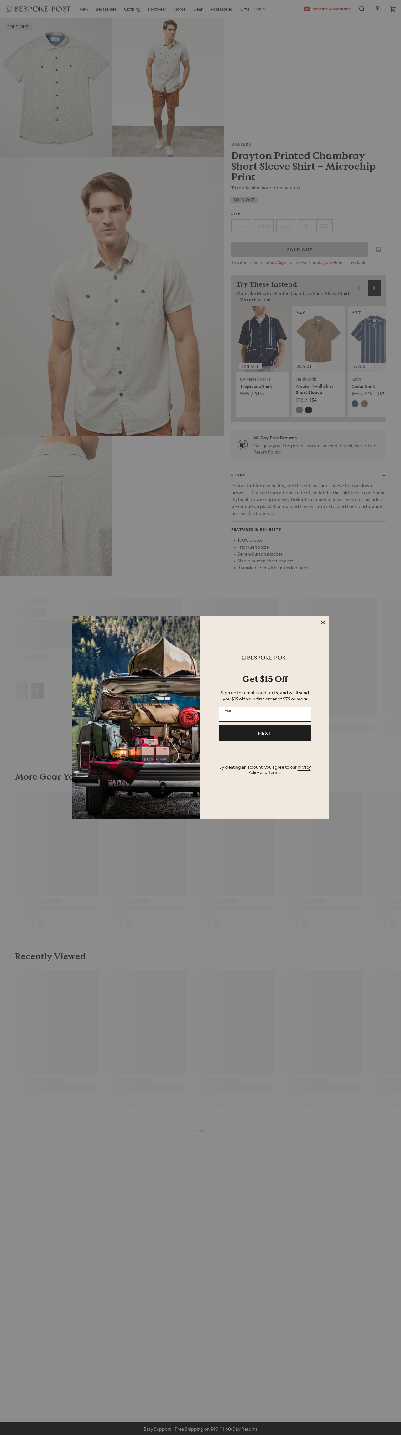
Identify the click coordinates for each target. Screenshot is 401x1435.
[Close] (323, 622)
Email (227, 710)
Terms (274, 772)
